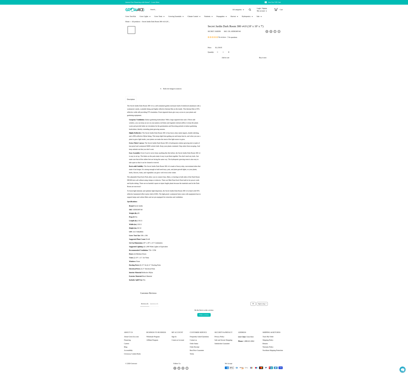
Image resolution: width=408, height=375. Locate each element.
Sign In (174, 337)
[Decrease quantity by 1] (217, 52)
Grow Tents (158, 16)
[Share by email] (279, 31)
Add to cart (225, 57)
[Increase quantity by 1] (229, 52)
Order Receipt (194, 347)
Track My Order (268, 337)
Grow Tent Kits (130, 16)
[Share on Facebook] (266, 31)
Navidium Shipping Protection (273, 350)
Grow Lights (144, 16)
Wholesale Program (153, 337)
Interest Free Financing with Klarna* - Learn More (142, 2)
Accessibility (128, 350)
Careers (126, 343)
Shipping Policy (268, 340)
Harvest (233, 16)
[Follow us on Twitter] (178, 368)
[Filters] (253, 304)
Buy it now (263, 57)
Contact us (193, 340)
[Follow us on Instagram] (182, 368)
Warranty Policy (268, 347)
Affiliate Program (152, 340)
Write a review (204, 315)
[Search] (250, 9)
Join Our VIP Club (274, 2)
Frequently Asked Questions (199, 337)
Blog (125, 347)
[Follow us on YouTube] (187, 368)
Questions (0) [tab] (154, 304)
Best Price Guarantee (197, 350)
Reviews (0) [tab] (144, 304)
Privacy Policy (219, 337)
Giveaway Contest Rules (132, 354)
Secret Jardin (214, 31)
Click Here (250, 337)
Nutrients (207, 16)
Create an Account (178, 340)
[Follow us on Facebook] (174, 368)
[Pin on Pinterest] (270, 31)
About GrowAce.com (131, 337)
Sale (258, 16)
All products (136, 21)
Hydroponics (246, 16)
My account (261, 11)
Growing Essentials (174, 16)
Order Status (194, 343)
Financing (127, 340)
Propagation (220, 16)
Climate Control (192, 16)
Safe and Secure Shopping (223, 340)
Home (127, 21)
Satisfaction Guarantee (222, 343)
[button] (213, 37)
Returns (265, 343)
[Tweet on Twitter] (274, 31)
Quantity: (211, 52)
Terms (192, 354)
